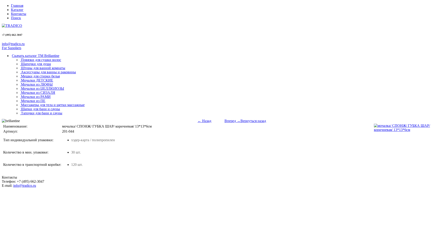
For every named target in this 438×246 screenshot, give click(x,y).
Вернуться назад (253, 121)
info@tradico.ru (13, 44)
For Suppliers (11, 48)
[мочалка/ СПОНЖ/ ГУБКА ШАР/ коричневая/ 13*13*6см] (404, 130)
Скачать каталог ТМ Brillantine (35, 56)
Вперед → (232, 121)
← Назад (204, 121)
